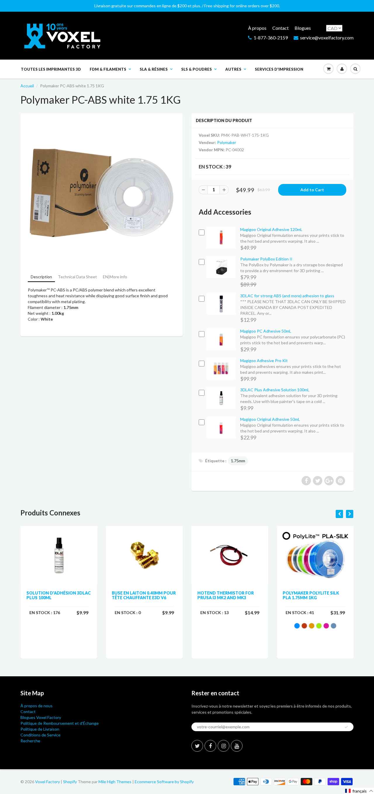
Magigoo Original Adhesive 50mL (270, 419)
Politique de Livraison (39, 729)
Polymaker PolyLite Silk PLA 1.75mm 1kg (311, 595)
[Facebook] (210, 746)
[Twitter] (197, 746)
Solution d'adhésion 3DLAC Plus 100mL (58, 595)
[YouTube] (237, 746)
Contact (280, 28)
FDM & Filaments (108, 69)
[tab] (41, 277)
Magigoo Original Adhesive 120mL (271, 229)
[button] (359, 791)
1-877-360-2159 (271, 37)
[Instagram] (223, 746)
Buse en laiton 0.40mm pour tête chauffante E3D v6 (144, 595)
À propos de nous (36, 705)
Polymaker (226, 142)
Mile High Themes (114, 781)
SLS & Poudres (196, 69)
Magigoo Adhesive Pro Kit (264, 360)
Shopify (70, 781)
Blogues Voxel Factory (40, 717)
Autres (233, 69)
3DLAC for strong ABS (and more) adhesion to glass (287, 295)
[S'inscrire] (346, 727)
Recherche (30, 740)
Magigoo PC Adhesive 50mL (265, 331)
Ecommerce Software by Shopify (164, 781)
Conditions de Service (40, 734)
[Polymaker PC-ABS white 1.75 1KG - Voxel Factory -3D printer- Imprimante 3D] (101, 193)
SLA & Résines (154, 69)
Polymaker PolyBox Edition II (266, 258)
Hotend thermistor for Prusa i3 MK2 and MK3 (225, 595)
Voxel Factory (47, 781)
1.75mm (238, 460)
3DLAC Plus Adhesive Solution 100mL (274, 389)
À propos (257, 28)
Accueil (27, 85)
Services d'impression (279, 69)
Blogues (303, 28)
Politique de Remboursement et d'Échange (59, 723)
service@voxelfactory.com (327, 37)
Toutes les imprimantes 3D (51, 69)
